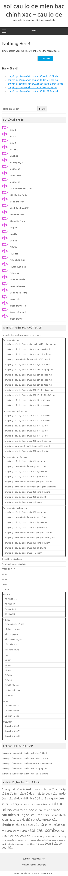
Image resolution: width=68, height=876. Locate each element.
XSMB (13, 130)
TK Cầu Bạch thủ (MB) (21, 189)
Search (42, 109)
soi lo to (5, 840)
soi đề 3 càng (38, 844)
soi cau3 (23, 804)
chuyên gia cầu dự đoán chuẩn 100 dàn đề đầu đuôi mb (30, 395)
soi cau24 (45, 804)
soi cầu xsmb (43, 830)
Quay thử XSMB (18, 306)
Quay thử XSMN (18, 319)
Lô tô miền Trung (18, 293)
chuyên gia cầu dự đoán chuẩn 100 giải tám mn (26, 527)
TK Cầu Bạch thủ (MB (14, 624)
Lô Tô (5, 701)
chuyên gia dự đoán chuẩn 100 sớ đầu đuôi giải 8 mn (29, 532)
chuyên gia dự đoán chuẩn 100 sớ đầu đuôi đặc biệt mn (30, 537)
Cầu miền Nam (17, 214)
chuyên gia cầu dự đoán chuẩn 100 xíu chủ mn (25, 548)
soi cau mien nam (45, 810)
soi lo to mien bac (27, 840)
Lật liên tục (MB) (18, 195)
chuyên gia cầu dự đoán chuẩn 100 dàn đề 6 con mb (33, 91)
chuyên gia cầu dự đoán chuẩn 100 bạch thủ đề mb (33, 76)
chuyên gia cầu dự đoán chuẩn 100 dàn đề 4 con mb (28, 375)
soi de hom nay (37, 836)
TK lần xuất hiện (18, 267)
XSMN (13, 136)
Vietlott (14, 156)
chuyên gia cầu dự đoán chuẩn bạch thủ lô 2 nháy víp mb (35, 84)
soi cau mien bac (21, 810)
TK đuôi (14, 254)
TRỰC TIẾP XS (8, 569)
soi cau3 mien (34, 804)
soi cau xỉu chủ (21, 819)
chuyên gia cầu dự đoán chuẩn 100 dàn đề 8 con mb (28, 385)
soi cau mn (34, 815)
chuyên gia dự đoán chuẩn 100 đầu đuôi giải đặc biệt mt (30, 487)
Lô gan (13, 228)
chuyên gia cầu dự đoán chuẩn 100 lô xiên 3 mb (26, 431)
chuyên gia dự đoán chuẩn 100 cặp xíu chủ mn (25, 517)
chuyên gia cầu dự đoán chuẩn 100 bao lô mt (25, 461)
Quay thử (14, 299)
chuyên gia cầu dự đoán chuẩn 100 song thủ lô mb (27, 451)
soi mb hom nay (20, 844)
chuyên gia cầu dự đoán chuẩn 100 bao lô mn (25, 512)
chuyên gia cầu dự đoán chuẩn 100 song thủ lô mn (27, 543)
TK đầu (13, 247)
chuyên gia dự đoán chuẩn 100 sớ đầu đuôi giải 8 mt (28, 482)
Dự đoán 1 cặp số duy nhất (23, 793)
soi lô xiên (10, 844)
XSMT (13, 143)
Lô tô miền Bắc (17, 280)
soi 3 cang (46, 798)
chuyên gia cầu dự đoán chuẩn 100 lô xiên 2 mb (26, 426)
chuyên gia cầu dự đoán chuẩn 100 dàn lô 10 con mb (28, 400)
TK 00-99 (14, 273)
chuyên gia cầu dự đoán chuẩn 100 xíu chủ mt (25, 497)
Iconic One (18, 873)
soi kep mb (49, 836)
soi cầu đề (23, 836)
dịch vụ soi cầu (38, 789)
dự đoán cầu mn (51, 793)
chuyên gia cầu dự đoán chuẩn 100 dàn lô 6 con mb (28, 415)
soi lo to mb (14, 840)
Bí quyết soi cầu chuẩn (12, 559)
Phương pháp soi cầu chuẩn (14, 564)
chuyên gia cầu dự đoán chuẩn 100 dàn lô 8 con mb (28, 420)
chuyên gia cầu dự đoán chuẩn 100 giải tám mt (26, 476)
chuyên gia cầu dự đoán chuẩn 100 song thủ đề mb (28, 441)
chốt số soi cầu (19, 789)
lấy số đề (34, 798)
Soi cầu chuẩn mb (11, 340)
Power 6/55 (15, 175)
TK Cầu (6, 620)
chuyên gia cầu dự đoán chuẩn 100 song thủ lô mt (27, 492)
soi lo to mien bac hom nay (44, 840)
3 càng (6, 789)
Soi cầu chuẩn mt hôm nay (15, 457)
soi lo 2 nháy (60, 836)
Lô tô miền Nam (18, 286)
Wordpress (48, 873)
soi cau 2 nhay (10, 804)
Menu (34, 30)
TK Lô (6, 656)
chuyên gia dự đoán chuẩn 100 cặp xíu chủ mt (25, 466)
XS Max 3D (15, 182)
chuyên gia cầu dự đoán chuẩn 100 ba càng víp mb (32, 87)
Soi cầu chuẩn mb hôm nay (15, 411)
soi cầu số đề (52, 824)
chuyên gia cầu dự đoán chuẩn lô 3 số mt (23, 502)
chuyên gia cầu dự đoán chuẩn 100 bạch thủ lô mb (27, 364)
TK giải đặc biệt (17, 260)
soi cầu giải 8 (20, 824)
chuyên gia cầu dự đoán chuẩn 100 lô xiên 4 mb (26, 436)
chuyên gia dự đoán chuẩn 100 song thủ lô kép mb (27, 446)
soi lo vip (57, 840)
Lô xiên (13, 234)
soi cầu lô (36, 824)
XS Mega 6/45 (17, 162)
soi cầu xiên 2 (20, 830)
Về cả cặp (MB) (17, 202)
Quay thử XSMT (18, 312)
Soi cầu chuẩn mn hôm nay (15, 508)
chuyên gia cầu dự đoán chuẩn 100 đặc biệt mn (26, 522)
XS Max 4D (15, 169)
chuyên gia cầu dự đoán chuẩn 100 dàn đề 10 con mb (29, 390)
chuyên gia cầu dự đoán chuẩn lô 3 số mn (23, 553)
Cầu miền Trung (17, 221)
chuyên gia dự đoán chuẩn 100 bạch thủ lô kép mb (27, 359)
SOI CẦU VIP (39, 819)
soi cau (58, 798)
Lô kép (13, 241)
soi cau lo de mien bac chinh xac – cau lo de (21, 335)
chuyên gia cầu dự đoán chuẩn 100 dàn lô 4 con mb (33, 80)
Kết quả (14, 150)
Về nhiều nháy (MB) (19, 208)
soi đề (29, 844)
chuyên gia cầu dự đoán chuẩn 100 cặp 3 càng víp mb (29, 369)
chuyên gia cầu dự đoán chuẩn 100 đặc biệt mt (26, 471)
